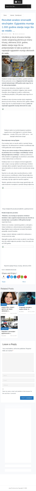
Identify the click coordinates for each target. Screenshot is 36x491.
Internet (12, 15)
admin (4, 313)
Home (5, 15)
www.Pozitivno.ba (13, 488)
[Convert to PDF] (25, 277)
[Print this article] (22, 277)
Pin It (24, 282)
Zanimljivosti (18, 15)
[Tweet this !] (11, 277)
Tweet (3, 282)
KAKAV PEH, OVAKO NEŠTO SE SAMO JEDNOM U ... (8, 309)
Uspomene (5, 328)
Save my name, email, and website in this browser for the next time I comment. (17, 392)
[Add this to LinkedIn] (15, 277)
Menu (19, 2)
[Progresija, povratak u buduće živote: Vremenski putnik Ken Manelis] (26, 298)
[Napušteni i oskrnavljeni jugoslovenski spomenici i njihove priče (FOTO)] (9, 322)
